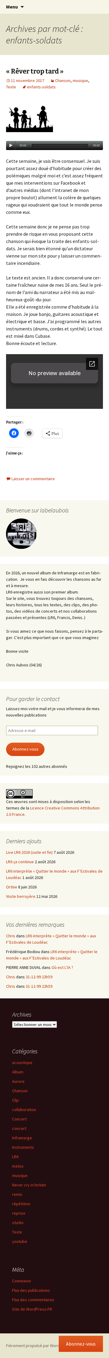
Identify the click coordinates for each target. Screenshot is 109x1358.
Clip (15, 1100)
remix (17, 1194)
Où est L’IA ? (62, 967)
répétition (21, 1203)
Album (17, 1072)
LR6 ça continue (20, 861)
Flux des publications (31, 1290)
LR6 (15, 1156)
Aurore (18, 1081)
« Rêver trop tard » (35, 71)
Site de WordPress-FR (32, 1309)
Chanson (63, 80)
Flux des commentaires (33, 1299)
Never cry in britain (29, 1185)
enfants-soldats (41, 87)
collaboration (24, 1109)
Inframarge (22, 1138)
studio (18, 1222)
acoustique (22, 1062)
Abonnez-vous (25, 749)
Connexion (21, 1281)
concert (19, 1128)
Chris (10, 936)
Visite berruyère (20, 896)
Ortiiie (11, 887)
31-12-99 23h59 (39, 977)
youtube (19, 1241)
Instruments (23, 1147)
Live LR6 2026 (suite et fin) (29, 852)
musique (80, 80)
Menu (12, 7)
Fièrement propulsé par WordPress (38, 1345)
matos (18, 1166)
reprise (18, 1213)
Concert (19, 1119)
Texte (11, 87)
